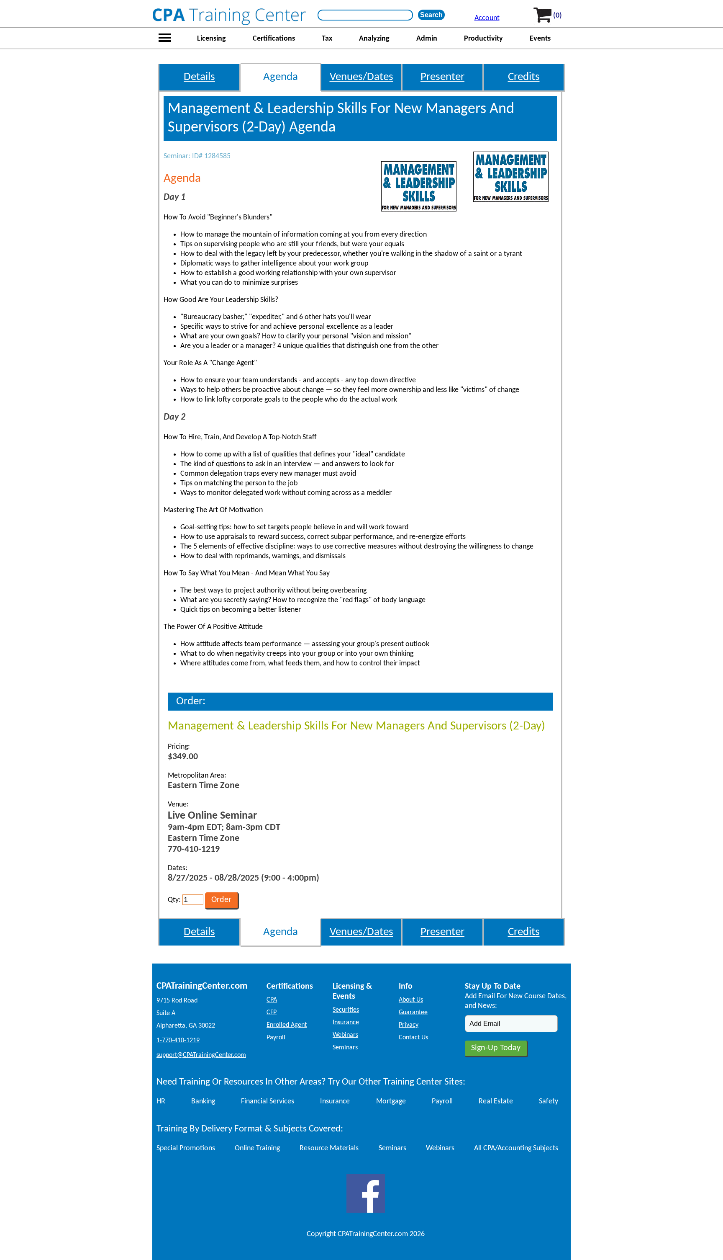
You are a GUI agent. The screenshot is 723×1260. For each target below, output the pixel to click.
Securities (346, 1010)
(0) (557, 16)
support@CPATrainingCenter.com (201, 1055)
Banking (203, 1101)
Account (487, 18)
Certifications (274, 39)
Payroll (276, 1037)
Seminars (345, 1047)
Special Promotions (185, 1148)
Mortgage (391, 1101)
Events (540, 39)
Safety (548, 1101)
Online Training (257, 1148)
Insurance (346, 1022)
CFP (272, 1012)
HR (160, 1101)
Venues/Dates (361, 77)
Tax (327, 39)
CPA (272, 1000)
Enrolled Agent (287, 1025)
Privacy (408, 1025)
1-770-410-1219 (178, 1040)
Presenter (442, 77)
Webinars (345, 1035)
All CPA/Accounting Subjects (516, 1148)
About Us (411, 1000)
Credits (524, 77)
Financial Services (267, 1101)
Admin (426, 39)
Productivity (483, 39)
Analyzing (374, 39)
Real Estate (496, 1101)
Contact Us (413, 1037)
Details (199, 77)
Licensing (211, 39)
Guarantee (413, 1012)
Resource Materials (329, 1148)
